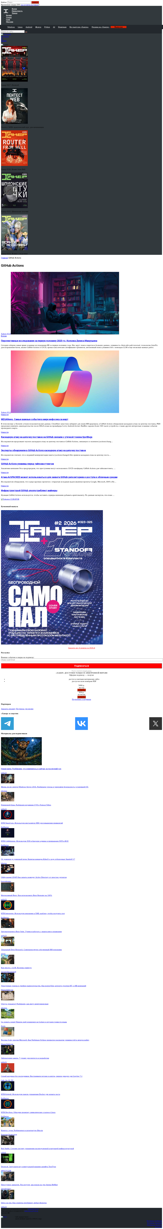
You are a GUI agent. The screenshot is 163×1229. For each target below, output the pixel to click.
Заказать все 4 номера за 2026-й (81, 648)
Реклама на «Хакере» (100, 27)
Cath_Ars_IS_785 (7, 1080)
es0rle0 (3, 1152)
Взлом (4, 336)
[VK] (81, 723)
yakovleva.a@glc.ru (31, 1211)
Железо (38, 27)
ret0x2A (4, 773)
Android (29, 27)
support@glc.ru (33, 1209)
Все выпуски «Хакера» (79, 27)
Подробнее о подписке (81, 699)
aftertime (4, 791)
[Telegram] (7, 723)
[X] (155, 723)
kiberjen (4, 863)
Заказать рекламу (8, 709)
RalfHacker (5, 827)
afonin (3, 954)
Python (47, 27)
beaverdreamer (6, 881)
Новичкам (62, 27)
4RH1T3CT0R (6, 1171)
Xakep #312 (6, 412)
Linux (20, 27)
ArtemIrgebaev (6, 1189)
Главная (4, 258)
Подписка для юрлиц (24, 709)
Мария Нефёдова (7, 990)
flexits (3, 1026)
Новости (5, 414)
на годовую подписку (30, 5)
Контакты (158, 1227)
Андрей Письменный (8, 972)
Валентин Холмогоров (9, 1134)
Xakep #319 (6, 334)
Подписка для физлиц (154, 1221)
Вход (160, 4)
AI (54, 27)
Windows (11, 27)
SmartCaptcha (87, 671)
